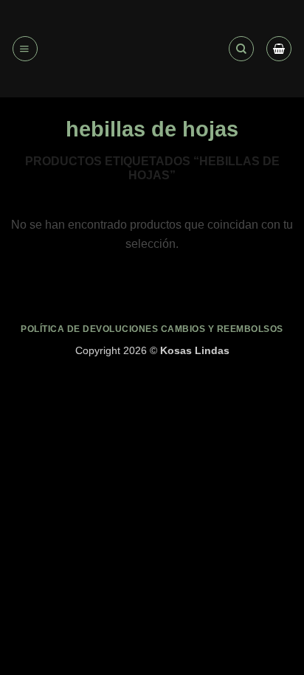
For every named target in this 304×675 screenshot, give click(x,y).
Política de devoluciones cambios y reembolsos (152, 328)
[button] (25, 48)
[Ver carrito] (278, 48)
